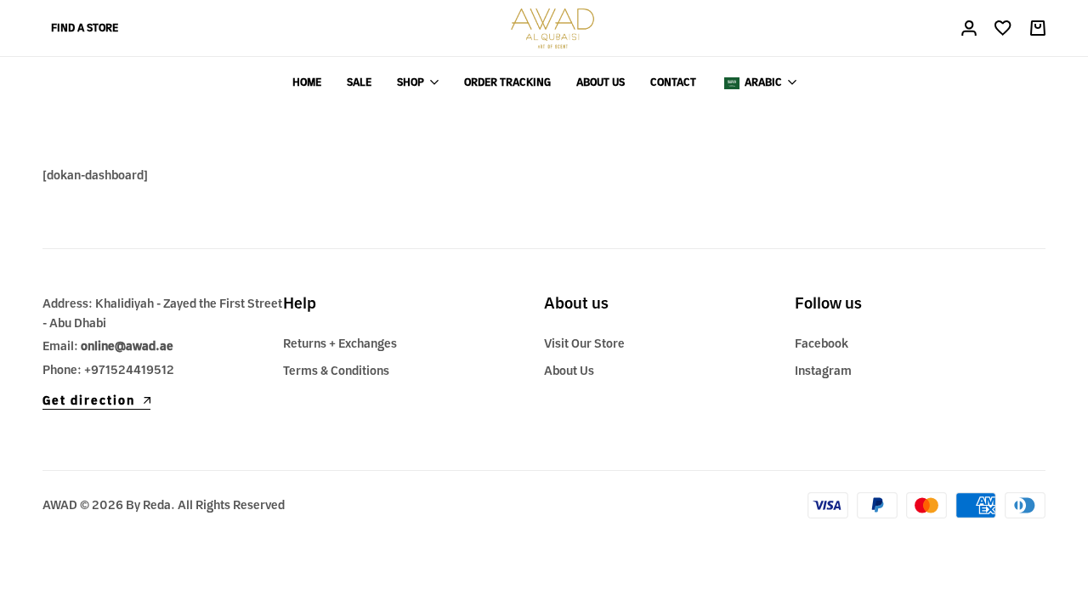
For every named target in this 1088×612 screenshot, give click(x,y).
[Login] (969, 28)
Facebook (821, 343)
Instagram (823, 370)
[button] (1003, 28)
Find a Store (84, 27)
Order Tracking (507, 82)
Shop (410, 82)
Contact (673, 82)
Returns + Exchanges (340, 343)
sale (359, 82)
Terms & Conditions (336, 370)
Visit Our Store (584, 343)
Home (306, 82)
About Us (600, 82)
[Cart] (1037, 28)
